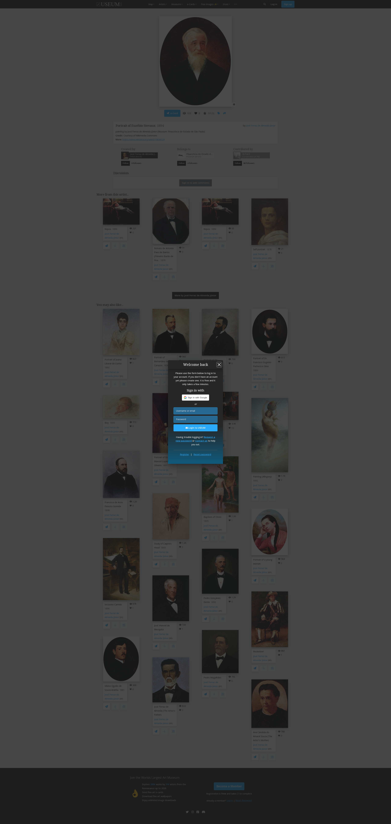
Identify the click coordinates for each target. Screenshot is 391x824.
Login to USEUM (196, 427)
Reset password (202, 454)
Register (184, 454)
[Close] (219, 364)
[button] (195, 397)
